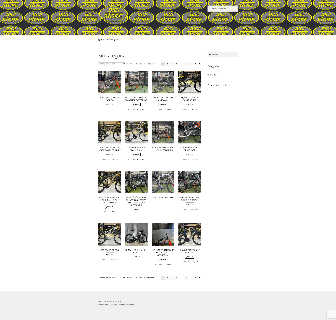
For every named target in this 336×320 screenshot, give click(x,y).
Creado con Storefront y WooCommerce (116, 304)
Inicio (100, 30)
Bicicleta (214, 75)
